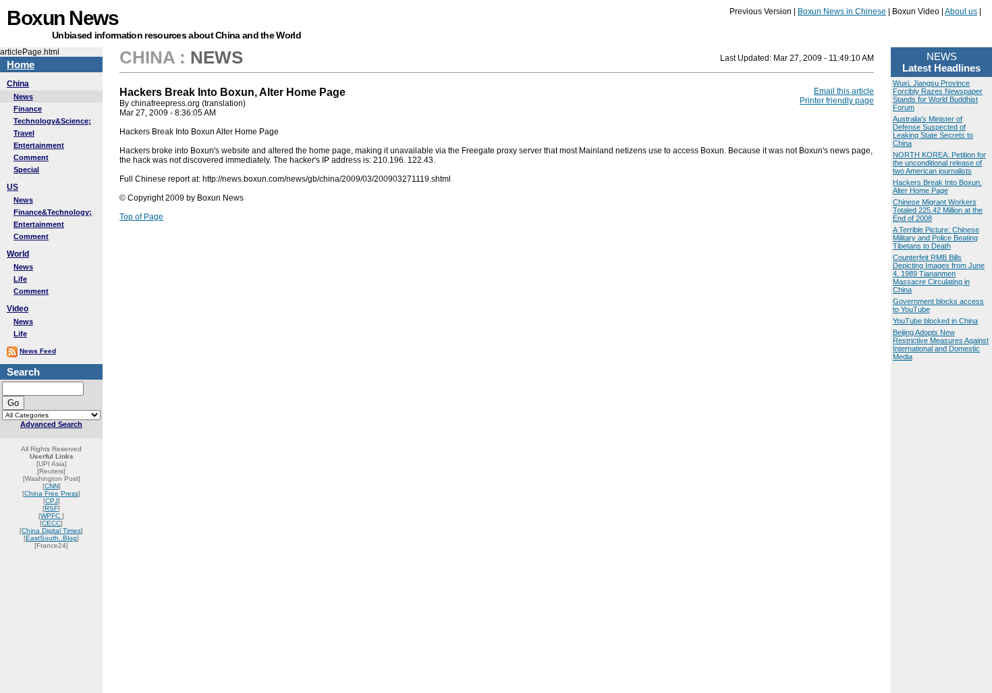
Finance (27, 109)
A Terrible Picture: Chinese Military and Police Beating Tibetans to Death (936, 238)
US (12, 187)
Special (26, 169)
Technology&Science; (52, 121)
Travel (23, 133)
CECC (51, 523)
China (18, 83)
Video (17, 308)
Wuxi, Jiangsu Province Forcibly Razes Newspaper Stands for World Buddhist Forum (938, 95)
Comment (31, 157)
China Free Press (51, 493)
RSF (51, 508)
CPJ (51, 501)
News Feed (38, 351)
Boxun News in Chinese (842, 11)
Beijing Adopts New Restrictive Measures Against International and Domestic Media (941, 344)
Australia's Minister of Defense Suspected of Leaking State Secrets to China (933, 131)
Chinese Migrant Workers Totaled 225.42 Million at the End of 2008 (938, 210)
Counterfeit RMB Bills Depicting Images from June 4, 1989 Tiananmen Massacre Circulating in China (939, 273)
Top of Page (141, 217)
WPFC (51, 515)
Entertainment (38, 145)
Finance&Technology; (52, 212)
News (23, 97)
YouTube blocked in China (935, 321)
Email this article (844, 91)
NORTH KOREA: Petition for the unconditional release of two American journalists (939, 163)
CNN (52, 486)
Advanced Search (51, 424)
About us (961, 11)
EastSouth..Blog (51, 538)
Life (20, 279)
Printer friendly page (837, 100)
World (18, 254)
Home (20, 64)
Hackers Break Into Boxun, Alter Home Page (937, 186)
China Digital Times (51, 530)
